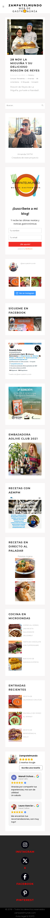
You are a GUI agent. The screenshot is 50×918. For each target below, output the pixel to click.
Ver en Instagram (26, 293)
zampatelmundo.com (25, 913)
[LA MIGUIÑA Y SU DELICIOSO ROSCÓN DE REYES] (25, 37)
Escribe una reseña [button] (31, 767)
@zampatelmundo (28, 263)
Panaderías (21, 79)
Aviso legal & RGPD (25, 916)
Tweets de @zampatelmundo (20, 374)
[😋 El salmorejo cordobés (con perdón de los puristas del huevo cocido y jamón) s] (14, 282)
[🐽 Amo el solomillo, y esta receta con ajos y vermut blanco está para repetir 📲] (36, 282)
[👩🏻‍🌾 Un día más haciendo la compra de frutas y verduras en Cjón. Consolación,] (25, 282)
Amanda (31, 79)
